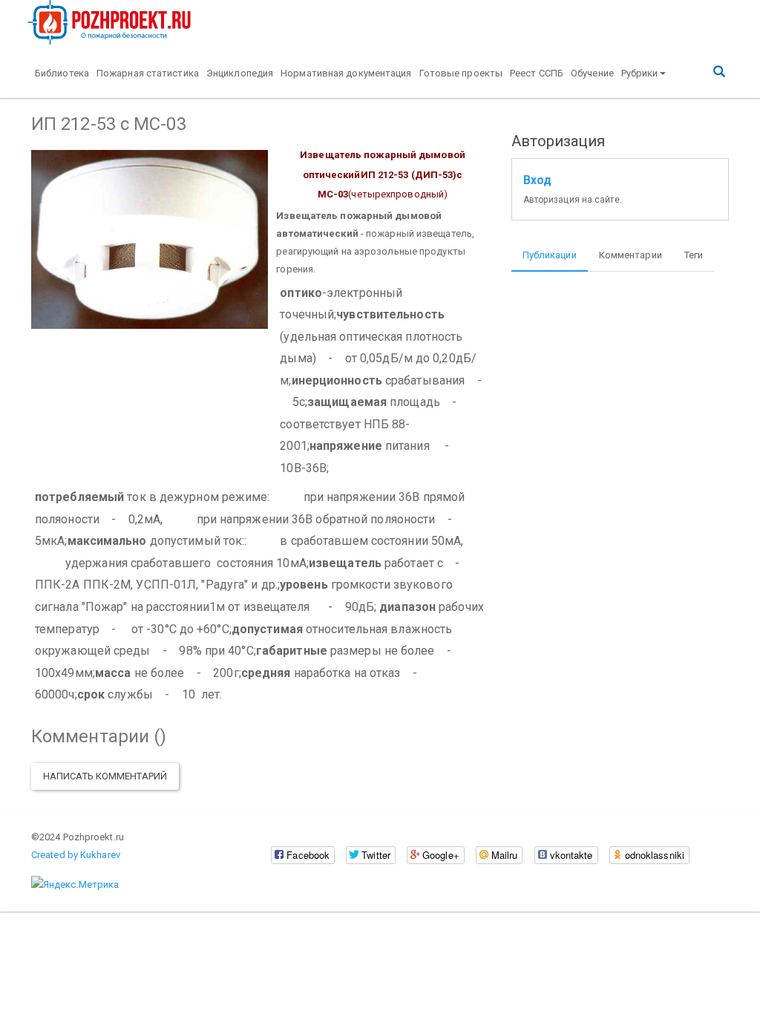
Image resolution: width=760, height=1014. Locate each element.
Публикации (549, 255)
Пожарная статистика (147, 73)
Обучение (592, 73)
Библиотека (62, 73)
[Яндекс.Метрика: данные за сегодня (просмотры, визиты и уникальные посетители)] (75, 885)
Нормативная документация (346, 73)
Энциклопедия (239, 73)
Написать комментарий (105, 776)
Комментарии (630, 255)
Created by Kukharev (75, 854)
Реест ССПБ (536, 73)
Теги (693, 255)
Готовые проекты (461, 73)
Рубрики (639, 73)
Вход (537, 180)
